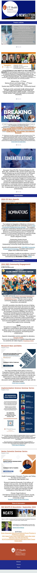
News (18, 567)
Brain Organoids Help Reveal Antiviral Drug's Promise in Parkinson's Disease (18, 533)
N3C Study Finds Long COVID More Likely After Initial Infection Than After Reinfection (18, 536)
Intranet (18, 564)
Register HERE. (18, 337)
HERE (30, 256)
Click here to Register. (18, 445)
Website (18, 561)
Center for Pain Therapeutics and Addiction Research (20, 132)
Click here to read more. (18, 141)
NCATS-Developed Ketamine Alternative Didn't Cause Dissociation (18, 540)
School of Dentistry (16, 127)
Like (18, 47)
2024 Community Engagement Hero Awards (18, 226)
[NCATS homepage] (18, 516)
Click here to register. (18, 383)
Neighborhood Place (10, 299)
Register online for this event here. (18, 499)
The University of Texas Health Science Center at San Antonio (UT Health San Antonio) (18, 129)
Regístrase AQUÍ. (28, 341)
